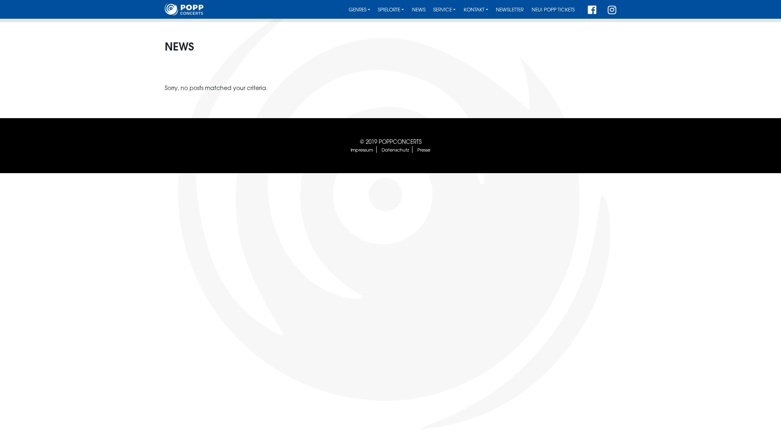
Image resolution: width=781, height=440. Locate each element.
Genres (358, 9)
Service (442, 9)
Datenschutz (395, 149)
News (418, 9)
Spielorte (389, 9)
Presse (423, 149)
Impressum (362, 149)
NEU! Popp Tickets (553, 9)
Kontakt (474, 9)
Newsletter (510, 9)
